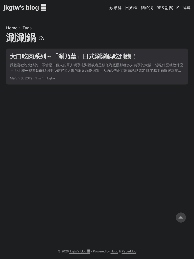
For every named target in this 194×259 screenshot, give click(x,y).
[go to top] (181, 217)
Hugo (114, 251)
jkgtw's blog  (25, 7)
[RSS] (41, 37)
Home (11, 27)
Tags (27, 27)
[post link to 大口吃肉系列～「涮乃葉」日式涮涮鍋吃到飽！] (97, 66)
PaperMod (129, 251)
